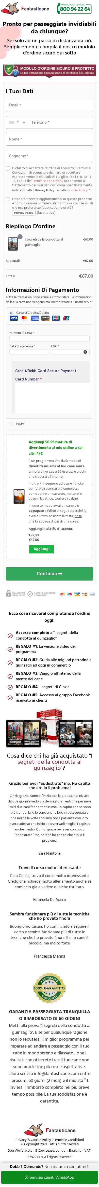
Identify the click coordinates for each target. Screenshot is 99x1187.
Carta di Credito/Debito (32, 313)
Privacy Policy (44, 190)
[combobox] (17, 122)
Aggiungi (42, 549)
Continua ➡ (49, 574)
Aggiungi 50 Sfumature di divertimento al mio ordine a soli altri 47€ (56, 448)
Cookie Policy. (77, 190)
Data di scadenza (22, 346)
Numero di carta (21, 333)
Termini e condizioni (47, 181)
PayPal (20, 424)
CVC (55, 346)
